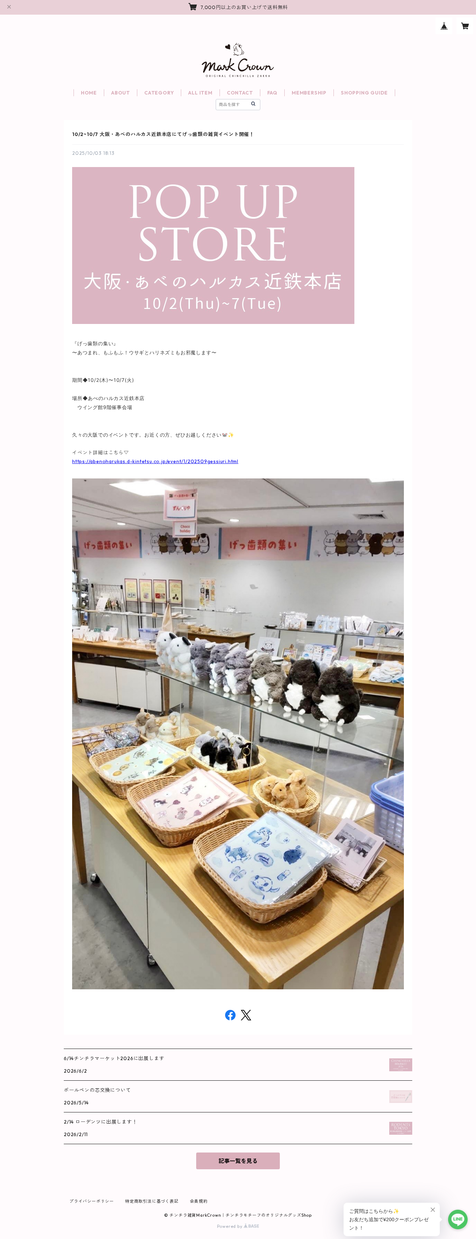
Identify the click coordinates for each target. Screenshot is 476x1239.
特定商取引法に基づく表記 (152, 1201)
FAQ (272, 93)
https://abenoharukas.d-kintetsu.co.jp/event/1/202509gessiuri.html (155, 461)
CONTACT (240, 93)
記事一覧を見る (238, 1160)
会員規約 (199, 1201)
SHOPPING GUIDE (364, 93)
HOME (89, 93)
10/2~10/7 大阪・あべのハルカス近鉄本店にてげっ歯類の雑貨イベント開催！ (163, 134)
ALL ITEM (200, 93)
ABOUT (120, 93)
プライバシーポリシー (91, 1201)
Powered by (230, 1226)
